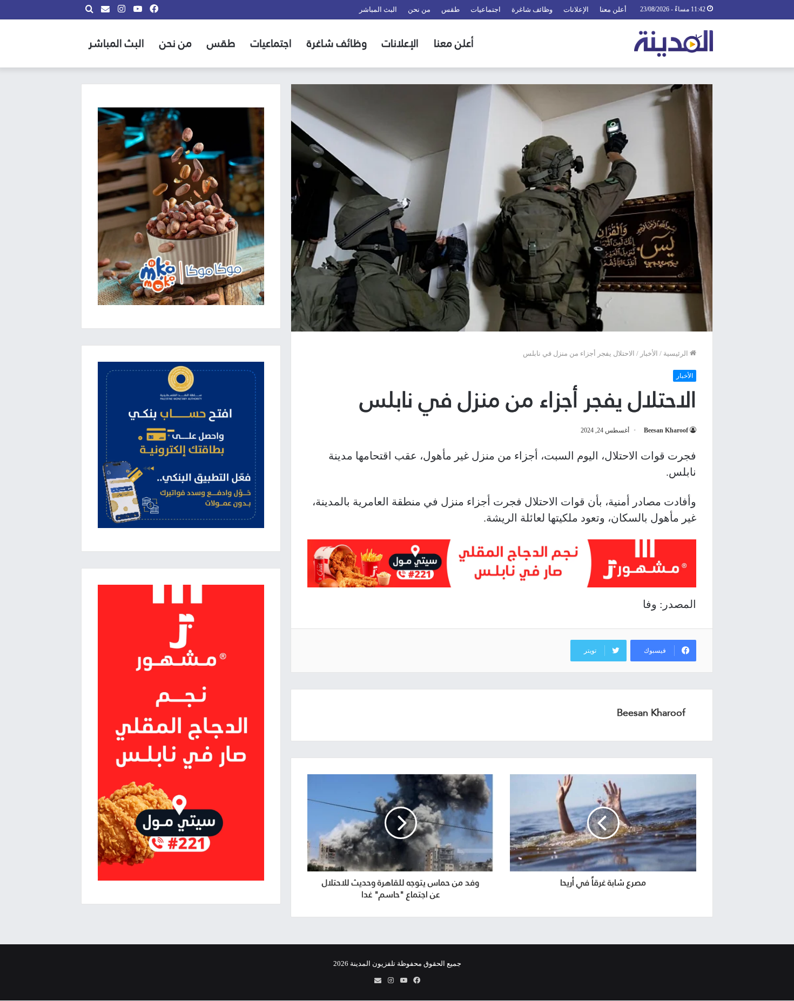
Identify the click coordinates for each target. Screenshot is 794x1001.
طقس (450, 9)
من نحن (419, 9)
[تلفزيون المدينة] (674, 43)
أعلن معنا (613, 9)
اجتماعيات (485, 9)
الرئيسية (676, 353)
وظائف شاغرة (532, 9)
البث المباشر (378, 9)
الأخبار (649, 353)
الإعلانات (576, 9)
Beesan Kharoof (666, 430)
